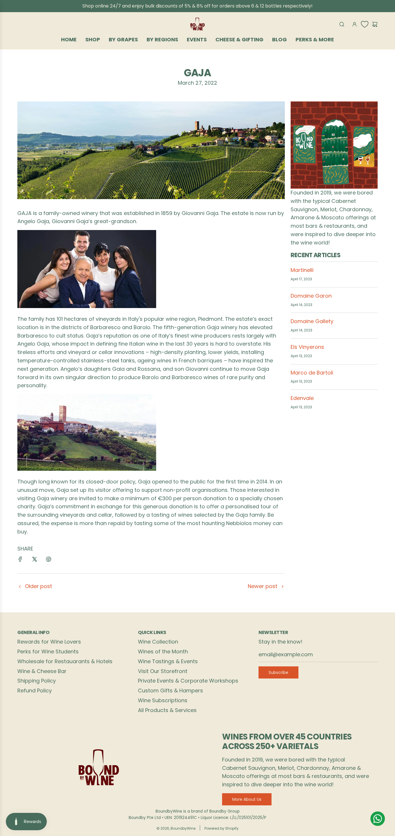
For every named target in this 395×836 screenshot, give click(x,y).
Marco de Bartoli (312, 372)
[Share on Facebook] (20, 560)
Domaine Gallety (312, 321)
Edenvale (302, 398)
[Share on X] (34, 560)
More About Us (246, 799)
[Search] (341, 24)
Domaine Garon (311, 295)
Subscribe (278, 672)
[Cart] (374, 24)
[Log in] (354, 24)
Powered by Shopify (221, 828)
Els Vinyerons (307, 347)
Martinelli (302, 270)
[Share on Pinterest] (48, 560)
